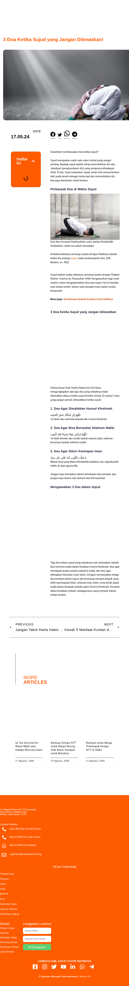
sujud (74, 258)
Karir (2, 899)
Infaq (2, 889)
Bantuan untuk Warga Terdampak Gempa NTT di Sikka (99, 746)
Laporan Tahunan (9, 909)
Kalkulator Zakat (8, 904)
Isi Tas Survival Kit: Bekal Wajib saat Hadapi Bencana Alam (28, 746)
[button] (53, 136)
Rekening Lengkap (9, 914)
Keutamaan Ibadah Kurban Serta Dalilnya (88, 299)
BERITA (4, 894)
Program (4, 878)
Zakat (3, 883)
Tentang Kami (7, 873)
